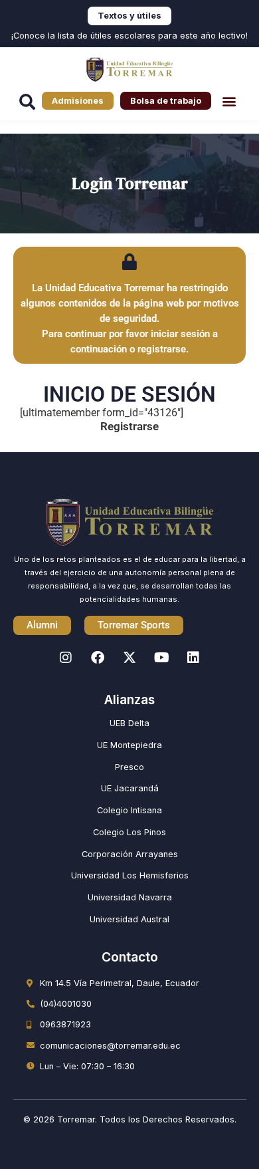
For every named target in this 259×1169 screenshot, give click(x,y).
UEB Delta (129, 723)
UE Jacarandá (130, 788)
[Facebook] (97, 657)
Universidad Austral (129, 919)
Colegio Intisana (129, 810)
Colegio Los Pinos (129, 832)
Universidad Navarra (130, 897)
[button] (229, 101)
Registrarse (129, 426)
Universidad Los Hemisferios (130, 875)
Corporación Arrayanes (130, 854)
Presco (129, 767)
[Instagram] (65, 657)
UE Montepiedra (129, 745)
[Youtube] (161, 657)
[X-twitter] (129, 657)
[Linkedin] (193, 657)
